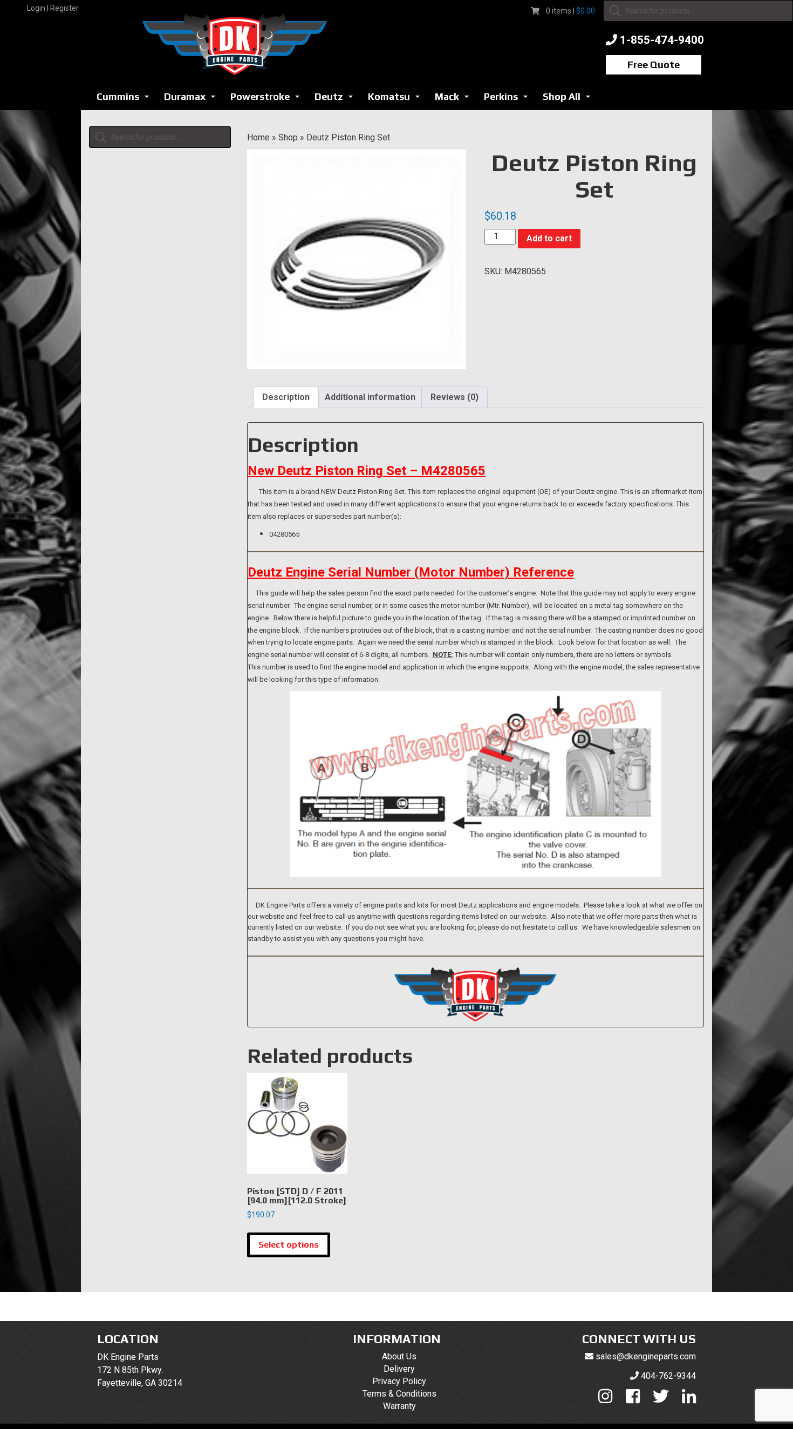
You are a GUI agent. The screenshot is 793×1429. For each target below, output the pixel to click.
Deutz (337, 100)
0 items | (570, 10)
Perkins (509, 100)
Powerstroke (267, 100)
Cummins (126, 100)
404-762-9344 (668, 1376)
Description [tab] (286, 397)
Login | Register (53, 8)
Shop (288, 137)
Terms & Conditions (399, 1394)
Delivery (399, 1369)
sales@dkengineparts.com (646, 1356)
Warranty (399, 1406)
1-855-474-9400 (662, 39)
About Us (399, 1356)
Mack (455, 100)
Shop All (569, 100)
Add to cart (549, 238)
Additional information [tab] (370, 397)
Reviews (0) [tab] (454, 397)
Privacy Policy (399, 1381)
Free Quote (653, 64)
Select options (288, 1245)
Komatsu (397, 100)
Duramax (192, 100)
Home (258, 137)
